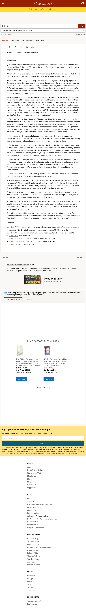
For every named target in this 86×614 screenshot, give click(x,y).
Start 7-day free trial (13, 299)
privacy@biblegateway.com (69, 453)
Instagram (31, 578)
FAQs (29, 498)
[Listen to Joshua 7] (32, 47)
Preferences (32, 604)
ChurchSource (33, 544)
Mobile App (31, 476)
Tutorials (30, 501)
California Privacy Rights (37, 516)
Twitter (30, 587)
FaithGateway (32, 538)
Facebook (31, 575)
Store (29, 479)
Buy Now (21, 379)
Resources (15, 40)
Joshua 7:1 (13, 227)
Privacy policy (33, 513)
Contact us (31, 510)
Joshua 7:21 (13, 236)
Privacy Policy (45, 453)
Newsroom (31, 485)
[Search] (81, 26)
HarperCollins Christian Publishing (41, 547)
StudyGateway (33, 541)
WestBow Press (33, 559)
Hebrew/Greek (27, 40)
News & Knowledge (35, 470)
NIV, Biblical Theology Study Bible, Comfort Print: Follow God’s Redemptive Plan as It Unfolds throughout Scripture (28, 362)
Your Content (40, 40)
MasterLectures (33, 565)
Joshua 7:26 (13, 244)
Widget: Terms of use (35, 528)
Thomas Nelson (33, 556)
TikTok (29, 584)
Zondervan (31, 562)
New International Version (18, 264)
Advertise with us (34, 507)
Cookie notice (32, 522)
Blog (29, 482)
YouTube (30, 590)
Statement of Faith (34, 473)
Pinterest (31, 581)
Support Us (31, 487)
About (29, 467)
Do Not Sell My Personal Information (42, 519)
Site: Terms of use (34, 525)
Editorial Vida (32, 553)
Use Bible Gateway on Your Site (39, 504)
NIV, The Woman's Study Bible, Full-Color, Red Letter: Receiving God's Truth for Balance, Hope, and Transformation (56, 362)
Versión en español (34, 601)
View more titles (43, 387)
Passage (5, 40)
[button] (82, 3)
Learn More (30, 299)
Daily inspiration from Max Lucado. (42, 9)
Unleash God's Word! (52, 281)
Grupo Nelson (32, 550)
